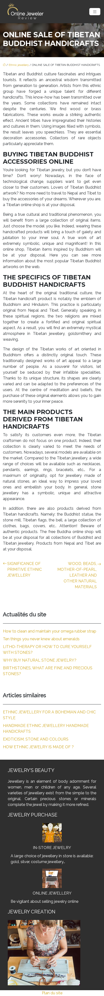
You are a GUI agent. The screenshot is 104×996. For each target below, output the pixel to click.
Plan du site (52, 993)
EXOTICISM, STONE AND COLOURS (35, 739)
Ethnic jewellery (19, 65)
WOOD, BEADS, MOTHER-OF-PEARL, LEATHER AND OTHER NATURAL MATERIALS (77, 575)
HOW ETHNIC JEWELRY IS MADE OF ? (38, 747)
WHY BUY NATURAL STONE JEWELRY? (39, 660)
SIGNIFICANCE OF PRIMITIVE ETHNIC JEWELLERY (24, 569)
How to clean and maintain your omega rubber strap (49, 631)
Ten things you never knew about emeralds (41, 639)
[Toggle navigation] (94, 11)
